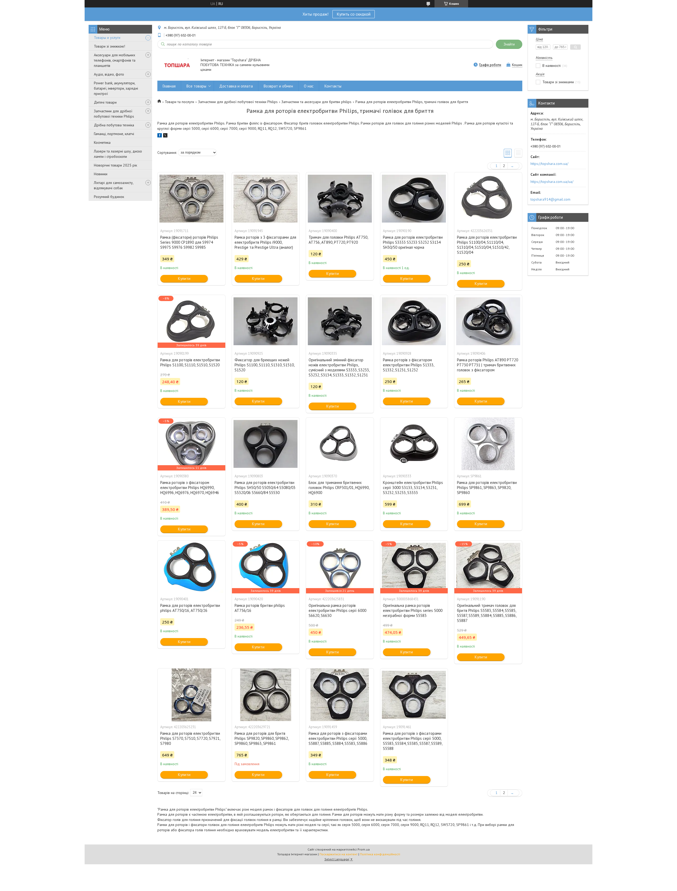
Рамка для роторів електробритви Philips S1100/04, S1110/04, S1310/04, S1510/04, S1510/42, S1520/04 (487, 245)
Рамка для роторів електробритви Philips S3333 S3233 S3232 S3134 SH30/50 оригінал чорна (413, 242)
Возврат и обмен (278, 86)
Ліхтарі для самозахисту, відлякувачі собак (113, 185)
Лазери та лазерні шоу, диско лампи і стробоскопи (118, 154)
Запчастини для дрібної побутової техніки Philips (114, 114)
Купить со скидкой (353, 14)
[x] (165, 136)
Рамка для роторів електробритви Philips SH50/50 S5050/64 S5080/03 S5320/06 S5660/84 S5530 (265, 487)
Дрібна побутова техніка (114, 125)
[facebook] (159, 136)
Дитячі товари (105, 102)
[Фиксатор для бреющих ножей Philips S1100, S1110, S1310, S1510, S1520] (266, 321)
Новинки (100, 174)
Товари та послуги (179, 101)
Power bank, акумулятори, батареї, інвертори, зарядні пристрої (116, 88)
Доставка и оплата (236, 86)
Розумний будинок (109, 196)
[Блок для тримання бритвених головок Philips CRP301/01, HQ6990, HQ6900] (340, 444)
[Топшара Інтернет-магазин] (176, 65)
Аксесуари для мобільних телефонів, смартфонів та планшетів (114, 60)
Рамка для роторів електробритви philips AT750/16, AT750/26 (190, 608)
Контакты (332, 86)
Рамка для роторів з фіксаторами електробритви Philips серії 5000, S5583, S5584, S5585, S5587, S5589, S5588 (412, 741)
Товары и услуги (107, 37)
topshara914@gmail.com (550, 199)
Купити (184, 278)
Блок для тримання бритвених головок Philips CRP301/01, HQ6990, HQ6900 (339, 487)
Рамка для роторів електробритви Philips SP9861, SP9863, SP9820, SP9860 (487, 487)
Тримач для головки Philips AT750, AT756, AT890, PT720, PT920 (338, 240)
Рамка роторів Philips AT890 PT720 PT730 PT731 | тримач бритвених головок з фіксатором (487, 364)
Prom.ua (364, 849)
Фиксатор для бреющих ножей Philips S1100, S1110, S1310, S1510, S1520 (264, 364)
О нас (309, 86)
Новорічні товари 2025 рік (115, 165)
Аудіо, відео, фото (109, 74)
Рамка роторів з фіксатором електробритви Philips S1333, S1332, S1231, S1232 (408, 364)
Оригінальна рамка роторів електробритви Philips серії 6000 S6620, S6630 (337, 610)
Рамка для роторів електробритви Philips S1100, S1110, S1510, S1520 (190, 362)
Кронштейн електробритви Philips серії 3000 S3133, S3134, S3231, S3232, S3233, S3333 (413, 487)
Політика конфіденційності (380, 854)
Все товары (196, 86)
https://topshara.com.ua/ (549, 163)
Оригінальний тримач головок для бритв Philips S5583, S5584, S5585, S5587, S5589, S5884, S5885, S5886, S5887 (486, 613)
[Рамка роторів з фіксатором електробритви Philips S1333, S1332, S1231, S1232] (414, 321)
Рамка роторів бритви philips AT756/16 (260, 608)
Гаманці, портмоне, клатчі (114, 133)
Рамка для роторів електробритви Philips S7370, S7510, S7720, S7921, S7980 (190, 738)
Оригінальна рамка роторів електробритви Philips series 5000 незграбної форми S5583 (412, 610)
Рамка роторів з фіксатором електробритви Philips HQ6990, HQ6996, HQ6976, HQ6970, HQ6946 (189, 487)
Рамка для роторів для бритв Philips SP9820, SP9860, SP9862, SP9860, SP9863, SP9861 (262, 738)
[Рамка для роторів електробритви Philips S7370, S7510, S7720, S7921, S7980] (191, 694)
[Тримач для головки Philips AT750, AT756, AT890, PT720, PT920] (340, 198)
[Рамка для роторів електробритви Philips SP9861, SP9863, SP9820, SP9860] (488, 444)
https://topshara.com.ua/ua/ (551, 181)
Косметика (102, 142)
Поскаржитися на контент (338, 854)
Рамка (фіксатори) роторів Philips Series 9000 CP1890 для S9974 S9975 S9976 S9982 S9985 (189, 242)
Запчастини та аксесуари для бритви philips (316, 101)
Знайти (509, 44)
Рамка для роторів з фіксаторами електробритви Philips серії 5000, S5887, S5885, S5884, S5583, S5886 (338, 738)
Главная (169, 86)
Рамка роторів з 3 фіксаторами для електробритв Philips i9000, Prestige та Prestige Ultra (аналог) (265, 242)
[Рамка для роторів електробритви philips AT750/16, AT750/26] (191, 567)
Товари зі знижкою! (109, 46)
